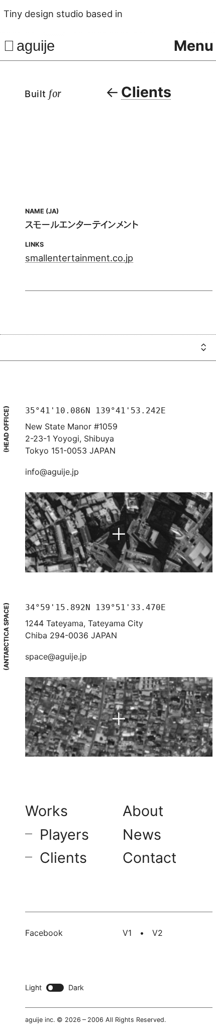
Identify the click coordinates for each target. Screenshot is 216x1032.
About (143, 811)
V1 (127, 933)
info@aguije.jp (52, 472)
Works (46, 811)
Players (64, 834)
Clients (63, 858)
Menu (193, 45)
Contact (149, 858)
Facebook (44, 933)
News (142, 834)
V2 (157, 933)
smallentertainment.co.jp (79, 257)
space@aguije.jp (56, 656)
